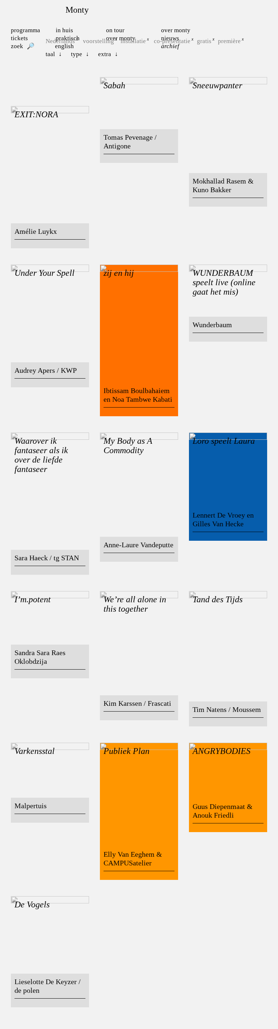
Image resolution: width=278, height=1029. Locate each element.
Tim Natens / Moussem (227, 709)
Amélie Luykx (35, 231)
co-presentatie (172, 41)
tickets (19, 38)
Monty (77, 9)
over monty (175, 30)
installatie (133, 41)
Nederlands (60, 41)
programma (25, 30)
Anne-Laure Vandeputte (138, 545)
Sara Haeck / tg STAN (46, 558)
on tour (115, 30)
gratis (204, 41)
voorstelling (98, 41)
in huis (64, 30)
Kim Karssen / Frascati (137, 703)
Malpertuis (30, 806)
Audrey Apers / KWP (45, 370)
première (229, 41)
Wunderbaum (212, 325)
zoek (17, 46)
